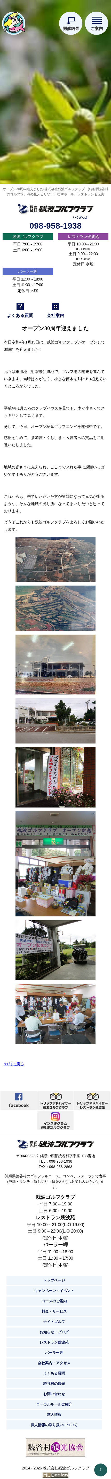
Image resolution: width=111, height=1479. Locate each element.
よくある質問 (54, 1373)
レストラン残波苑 (83, 236)
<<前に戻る (14, 1064)
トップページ (54, 1280)
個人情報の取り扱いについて (54, 1425)
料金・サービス (54, 1311)
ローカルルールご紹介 (54, 1404)
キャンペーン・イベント (54, 1291)
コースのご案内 (54, 1301)
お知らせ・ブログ (54, 1332)
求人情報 (54, 1414)
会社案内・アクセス (54, 1363)
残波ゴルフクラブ (27, 236)
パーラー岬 (27, 271)
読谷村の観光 (54, 1383)
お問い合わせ (54, 1394)
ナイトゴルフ (54, 1322)
